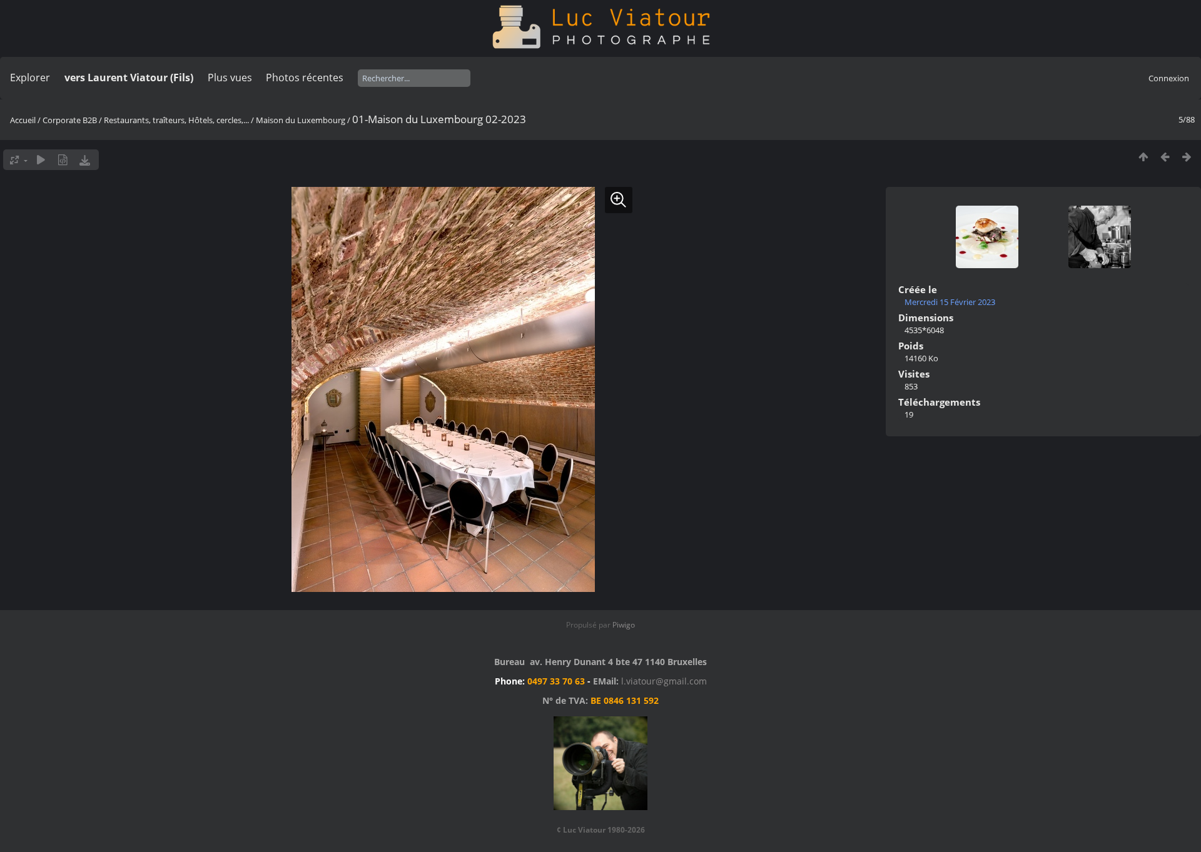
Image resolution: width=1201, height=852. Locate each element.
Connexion (1168, 78)
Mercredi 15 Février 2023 (950, 302)
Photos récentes (304, 77)
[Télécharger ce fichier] (85, 160)
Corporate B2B (70, 120)
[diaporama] (41, 160)
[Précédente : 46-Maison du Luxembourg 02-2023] (1165, 156)
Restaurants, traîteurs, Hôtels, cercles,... (176, 120)
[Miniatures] (1143, 156)
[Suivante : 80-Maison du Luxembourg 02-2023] (1187, 156)
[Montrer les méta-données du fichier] (63, 160)
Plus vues (230, 77)
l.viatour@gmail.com (664, 681)
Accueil (23, 120)
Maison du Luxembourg (300, 120)
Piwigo (623, 624)
